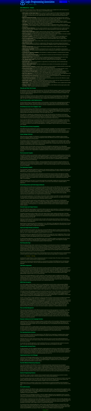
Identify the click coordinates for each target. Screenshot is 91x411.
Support (34, 4)
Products (31, 4)
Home (27, 4)
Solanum (47, 409)
